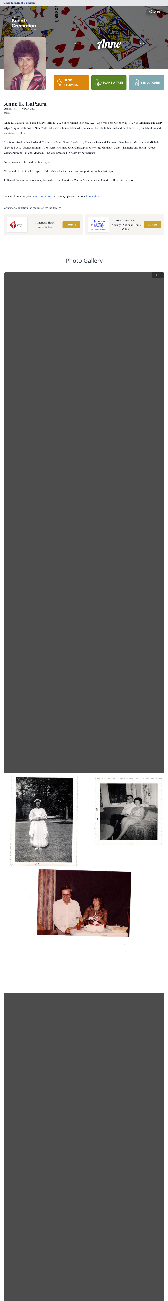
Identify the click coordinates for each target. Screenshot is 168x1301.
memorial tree (43, 196)
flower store (93, 196)
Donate (71, 224)
